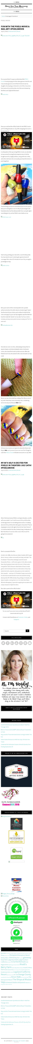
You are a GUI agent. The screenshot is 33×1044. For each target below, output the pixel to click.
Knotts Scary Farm (5, 972)
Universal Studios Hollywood (15, 982)
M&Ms (8, 974)
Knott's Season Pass (8, 969)
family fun (16, 958)
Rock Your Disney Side (7, 977)
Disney (2, 955)
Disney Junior (7, 955)
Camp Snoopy (8, 953)
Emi (10, 957)
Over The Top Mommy (18, 1041)
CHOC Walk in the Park (16, 953)
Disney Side (4, 958)
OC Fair (16, 975)
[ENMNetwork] (16, 837)
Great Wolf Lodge (6, 960)
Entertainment (12, 31)
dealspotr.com (16, 925)
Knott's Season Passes (17, 969)
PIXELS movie (9, 452)
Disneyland (14, 955)
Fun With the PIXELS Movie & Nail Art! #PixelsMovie (15, 27)
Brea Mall (3, 953)
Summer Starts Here (24, 977)
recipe (2, 977)
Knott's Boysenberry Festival (17, 967)
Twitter (26, 617)
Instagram (16, 619)
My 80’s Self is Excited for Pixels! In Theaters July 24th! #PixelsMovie (16, 465)
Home (3, 16)
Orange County (24, 974)
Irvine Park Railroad (18, 962)
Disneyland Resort (24, 955)
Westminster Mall (9, 984)
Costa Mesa (23, 953)
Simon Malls (16, 977)
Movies (18, 31)
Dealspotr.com (16, 943)
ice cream (9, 962)
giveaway (27, 957)
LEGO (12, 972)
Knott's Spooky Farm (25, 969)
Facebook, (21, 617)
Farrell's (21, 958)
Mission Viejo (11, 974)
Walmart (27, 982)
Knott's (18, 964)
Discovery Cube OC (28, 953)
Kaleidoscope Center (12, 964)
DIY (8, 958)
